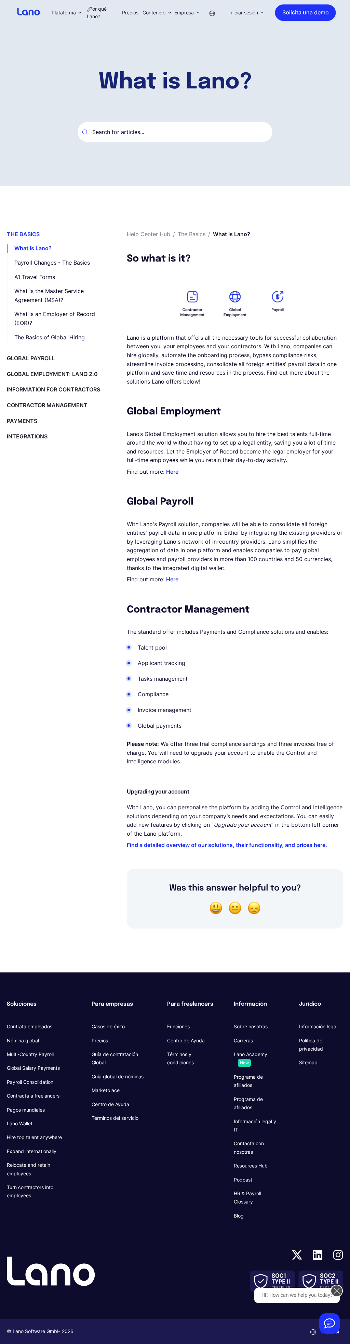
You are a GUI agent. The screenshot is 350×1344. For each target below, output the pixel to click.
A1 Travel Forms (34, 277)
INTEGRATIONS (27, 436)
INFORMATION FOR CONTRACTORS (53, 389)
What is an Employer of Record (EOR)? (54, 318)
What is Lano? (33, 248)
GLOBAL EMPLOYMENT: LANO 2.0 (52, 374)
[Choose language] (212, 13)
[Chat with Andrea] (329, 1323)
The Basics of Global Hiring (49, 337)
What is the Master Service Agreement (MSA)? (49, 295)
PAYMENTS (22, 420)
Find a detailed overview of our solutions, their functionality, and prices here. (227, 844)
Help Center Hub (148, 234)
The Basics (191, 234)
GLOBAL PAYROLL (31, 358)
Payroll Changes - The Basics (52, 262)
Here (172, 471)
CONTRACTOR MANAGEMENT (47, 405)
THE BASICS (23, 234)
